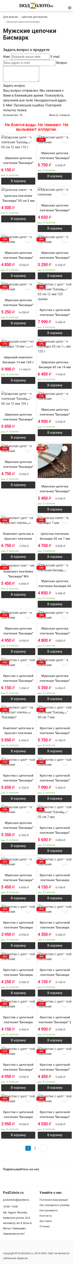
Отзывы (45, 1226)
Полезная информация (54, 1199)
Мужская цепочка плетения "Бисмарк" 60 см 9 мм (55, 491)
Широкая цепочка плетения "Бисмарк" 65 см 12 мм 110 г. (18, 163)
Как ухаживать (49, 1210)
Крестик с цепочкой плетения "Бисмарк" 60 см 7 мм (55, 733)
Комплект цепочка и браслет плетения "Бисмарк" (18, 733)
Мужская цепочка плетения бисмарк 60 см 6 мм (55, 586)
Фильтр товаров (59, 115)
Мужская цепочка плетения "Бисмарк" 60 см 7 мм (55, 414)
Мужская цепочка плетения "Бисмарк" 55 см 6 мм (55, 210)
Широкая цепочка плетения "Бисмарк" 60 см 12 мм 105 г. (18, 419)
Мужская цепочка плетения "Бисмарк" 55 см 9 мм (55, 257)
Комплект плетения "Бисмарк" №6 (18, 574)
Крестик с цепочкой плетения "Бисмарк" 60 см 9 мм (18, 681)
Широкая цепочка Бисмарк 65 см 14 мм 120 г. (55, 367)
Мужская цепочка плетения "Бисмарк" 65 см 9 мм (55, 158)
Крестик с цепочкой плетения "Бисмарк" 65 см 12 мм (55, 780)
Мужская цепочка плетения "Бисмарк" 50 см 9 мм (18, 828)
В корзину (18, 181)
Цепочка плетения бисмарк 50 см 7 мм (55, 536)
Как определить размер (55, 1205)
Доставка (46, 1221)
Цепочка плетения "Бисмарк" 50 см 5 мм (18, 198)
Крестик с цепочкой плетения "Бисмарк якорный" (55, 927)
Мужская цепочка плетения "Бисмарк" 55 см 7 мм (18, 257)
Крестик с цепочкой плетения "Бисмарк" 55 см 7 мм (55, 832)
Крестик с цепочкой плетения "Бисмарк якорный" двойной (18, 1022)
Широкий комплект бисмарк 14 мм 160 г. (18, 360)
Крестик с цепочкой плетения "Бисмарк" (18, 1067)
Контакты (46, 1215)
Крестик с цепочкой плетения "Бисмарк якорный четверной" (54, 880)
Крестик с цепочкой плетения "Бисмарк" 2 (55, 1019)
